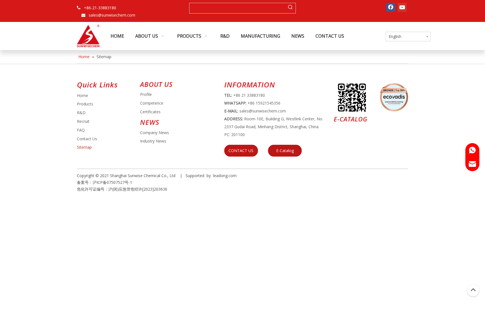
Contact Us (87, 138)
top (473, 289)
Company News (154, 132)
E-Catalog (285, 150)
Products (85, 104)
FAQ (81, 130)
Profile (146, 94)
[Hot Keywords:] (290, 8)
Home (82, 95)
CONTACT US (240, 150)
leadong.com (225, 175)
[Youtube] (402, 7)
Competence (151, 103)
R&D (81, 112)
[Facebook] (390, 7)
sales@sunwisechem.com (112, 15)
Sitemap (84, 147)
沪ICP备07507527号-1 (112, 182)
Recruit (83, 121)
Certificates (150, 111)
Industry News (153, 141)
